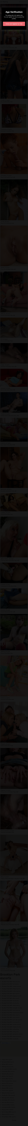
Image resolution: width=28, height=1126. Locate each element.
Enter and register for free (14, 24)
